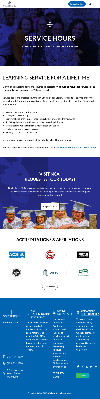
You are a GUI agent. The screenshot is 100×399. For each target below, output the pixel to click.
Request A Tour (50, 206)
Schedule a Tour (77, 4)
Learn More (50, 286)
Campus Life (37, 46)
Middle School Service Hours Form (78, 147)
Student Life (53, 46)
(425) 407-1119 (15, 356)
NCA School (49, 393)
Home (25, 46)
